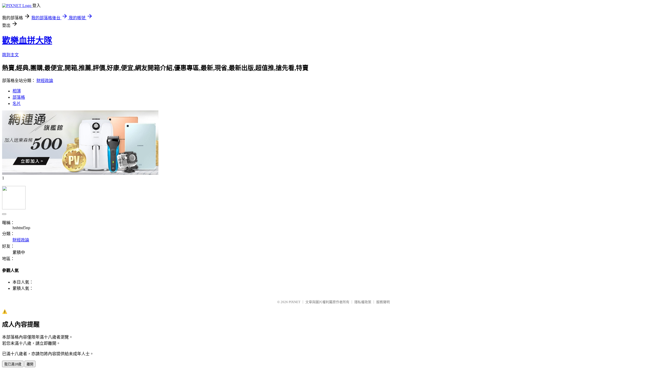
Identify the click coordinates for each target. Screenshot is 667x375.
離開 (30, 364)
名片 (17, 103)
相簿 (17, 91)
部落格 (19, 97)
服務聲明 (383, 302)
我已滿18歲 (12, 364)
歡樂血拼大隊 (27, 40)
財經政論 (44, 80)
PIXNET (294, 302)
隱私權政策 (362, 302)
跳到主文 (10, 55)
